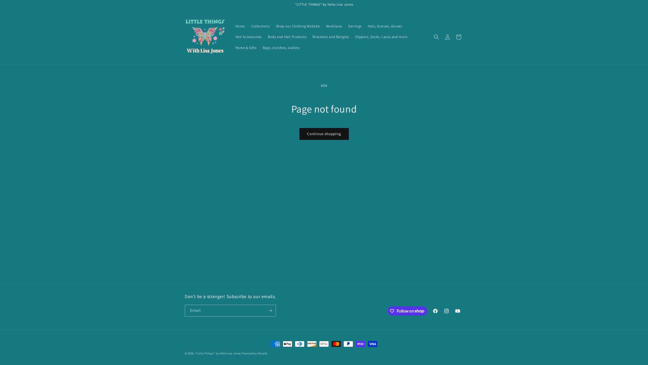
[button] (436, 37)
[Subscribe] (270, 311)
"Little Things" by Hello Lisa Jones (218, 353)
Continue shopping (324, 133)
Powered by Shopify (255, 353)
